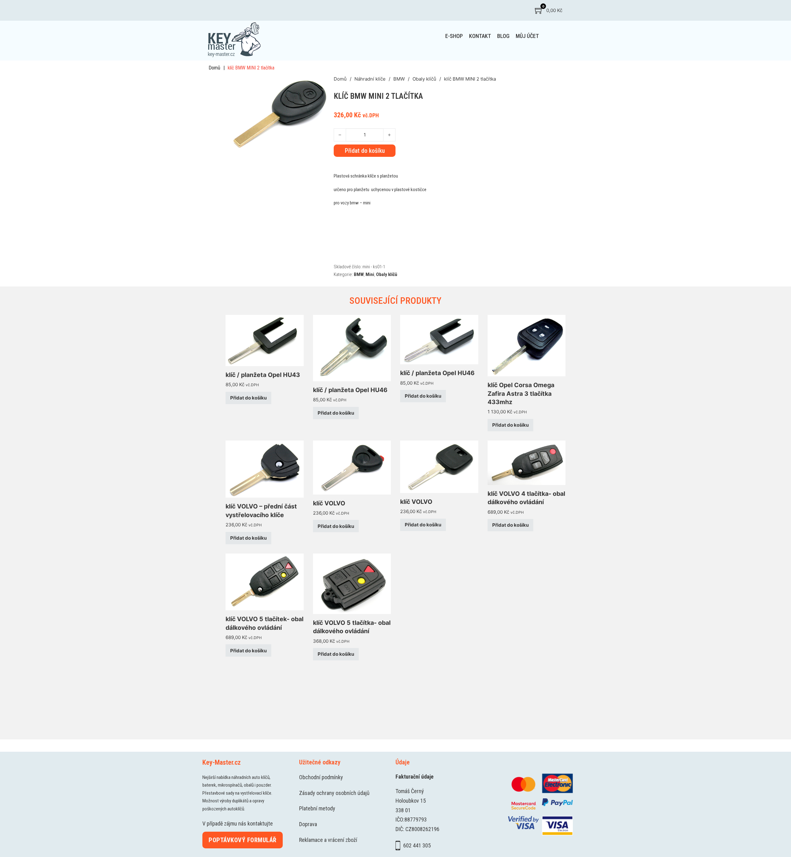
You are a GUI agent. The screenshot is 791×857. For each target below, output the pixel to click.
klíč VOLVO (329, 503)
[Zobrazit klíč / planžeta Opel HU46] (352, 347)
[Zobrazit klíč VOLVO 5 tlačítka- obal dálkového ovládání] (352, 583)
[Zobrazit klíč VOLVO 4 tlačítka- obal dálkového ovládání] (527, 462)
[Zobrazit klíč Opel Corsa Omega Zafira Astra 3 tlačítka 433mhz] (527, 345)
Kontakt (480, 36)
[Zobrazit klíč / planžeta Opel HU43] (265, 340)
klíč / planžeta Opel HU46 (350, 390)
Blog (503, 36)
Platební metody (317, 808)
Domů (214, 68)
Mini (370, 274)
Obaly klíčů (424, 79)
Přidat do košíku (248, 398)
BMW (399, 79)
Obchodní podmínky (321, 777)
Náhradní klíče (370, 79)
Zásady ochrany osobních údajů (334, 793)
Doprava (308, 824)
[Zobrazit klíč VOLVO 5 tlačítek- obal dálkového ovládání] (265, 581)
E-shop (454, 36)
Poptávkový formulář (243, 840)
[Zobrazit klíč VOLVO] (352, 467)
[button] (325, 83)
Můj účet (527, 36)
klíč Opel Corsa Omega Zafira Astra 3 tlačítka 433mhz (521, 393)
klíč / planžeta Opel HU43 (263, 374)
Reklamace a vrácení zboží (328, 840)
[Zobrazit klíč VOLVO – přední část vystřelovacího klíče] (265, 469)
